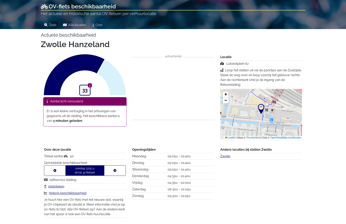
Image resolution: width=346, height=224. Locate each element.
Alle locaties (76, 25)
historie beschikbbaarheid (67, 193)
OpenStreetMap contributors (285, 137)
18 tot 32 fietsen (85, 170)
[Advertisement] (173, 89)
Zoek (52, 25)
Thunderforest (254, 137)
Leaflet (231, 137)
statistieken (56, 186)
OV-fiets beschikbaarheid (82, 6)
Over (98, 25)
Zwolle (225, 156)
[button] (261, 109)
